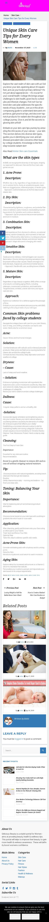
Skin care (24, 575)
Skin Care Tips (34, 575)
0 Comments (36, 47)
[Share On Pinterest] (2, 242)
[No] (46, 913)
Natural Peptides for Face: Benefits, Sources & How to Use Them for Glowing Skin (30, 790)
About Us (5, 861)
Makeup (21, 877)
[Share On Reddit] (2, 247)
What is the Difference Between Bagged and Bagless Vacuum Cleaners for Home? (30, 811)
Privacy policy (30, 917)
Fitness (21, 864)
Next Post (38, 588)
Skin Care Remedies (21, 23)
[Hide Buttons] (1, 252)
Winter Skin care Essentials (25, 151)
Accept (15, 917)
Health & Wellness (25, 873)
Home (6, 15)
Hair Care (22, 861)
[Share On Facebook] (2, 233)
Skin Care (15, 15)
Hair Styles (22, 867)
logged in (19, 739)
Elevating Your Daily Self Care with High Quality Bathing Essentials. (29, 779)
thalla (21, 676)
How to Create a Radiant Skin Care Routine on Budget (36, 595)
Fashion (21, 870)
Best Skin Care (13, 575)
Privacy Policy (8, 864)
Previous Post (12, 588)
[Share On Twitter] (2, 238)
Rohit (10, 48)
